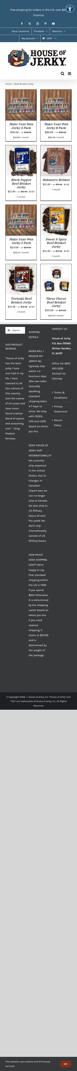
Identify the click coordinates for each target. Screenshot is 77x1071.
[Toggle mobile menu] (70, 73)
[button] (70, 11)
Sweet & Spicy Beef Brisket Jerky (55, 243)
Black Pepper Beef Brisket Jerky (21, 183)
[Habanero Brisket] (55, 147)
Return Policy (58, 423)
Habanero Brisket (56, 180)
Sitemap (57, 378)
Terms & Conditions (60, 395)
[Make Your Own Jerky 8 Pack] (55, 92)
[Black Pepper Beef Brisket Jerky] (21, 147)
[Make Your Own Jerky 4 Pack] (21, 92)
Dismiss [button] (38, 15)
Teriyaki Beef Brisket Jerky (21, 300)
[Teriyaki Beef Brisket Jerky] (21, 266)
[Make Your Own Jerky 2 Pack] (21, 207)
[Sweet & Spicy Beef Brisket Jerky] (55, 207)
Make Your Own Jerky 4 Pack (21, 126)
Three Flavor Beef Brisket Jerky (56, 302)
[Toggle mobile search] (62, 73)
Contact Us (59, 373)
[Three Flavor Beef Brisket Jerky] (55, 266)
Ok (66, 1064)
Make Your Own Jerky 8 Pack (56, 126)
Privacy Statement (60, 409)
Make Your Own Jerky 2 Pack (21, 241)
